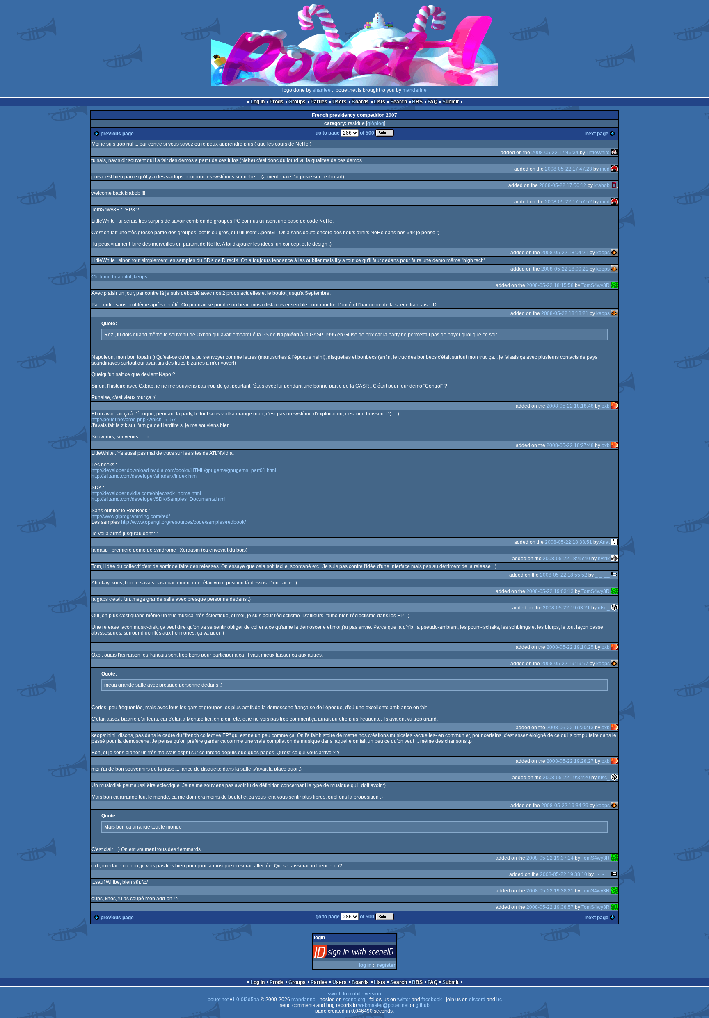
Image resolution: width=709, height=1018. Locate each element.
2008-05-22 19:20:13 (570, 727)
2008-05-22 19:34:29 (564, 805)
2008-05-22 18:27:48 (570, 445)
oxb (606, 406)
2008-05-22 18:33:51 (568, 542)
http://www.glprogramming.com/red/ (130, 516)
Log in (258, 102)
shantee (322, 90)
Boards (360, 102)
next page (596, 134)
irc (499, 999)
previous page (117, 134)
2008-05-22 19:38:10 (563, 874)
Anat (604, 542)
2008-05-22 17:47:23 (568, 169)
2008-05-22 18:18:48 (570, 406)
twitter (403, 999)
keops (603, 253)
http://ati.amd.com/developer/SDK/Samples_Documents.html (158, 499)
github (423, 1005)
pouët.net (218, 999)
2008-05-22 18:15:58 (550, 285)
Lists (379, 102)
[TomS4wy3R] (614, 285)
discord (477, 999)
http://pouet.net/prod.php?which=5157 (133, 419)
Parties (319, 102)
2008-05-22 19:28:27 (570, 761)
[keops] (614, 253)
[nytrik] (614, 558)
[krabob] (614, 185)
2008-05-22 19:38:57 (550, 907)
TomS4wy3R (595, 285)
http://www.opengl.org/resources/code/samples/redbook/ (183, 522)
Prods (277, 102)
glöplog (375, 123)
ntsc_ (604, 608)
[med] (614, 169)
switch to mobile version (354, 994)
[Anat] (614, 542)
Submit (450, 102)
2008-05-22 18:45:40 (566, 558)
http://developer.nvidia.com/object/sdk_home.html (146, 493)
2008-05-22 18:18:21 (564, 313)
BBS (417, 102)
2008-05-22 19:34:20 (566, 778)
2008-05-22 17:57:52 (568, 202)
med (605, 169)
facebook (431, 999)
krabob (602, 185)
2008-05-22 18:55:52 (563, 575)
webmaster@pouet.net (383, 1005)
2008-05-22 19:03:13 (550, 591)
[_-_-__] (614, 575)
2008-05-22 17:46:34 (555, 152)
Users (339, 102)
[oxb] (614, 406)
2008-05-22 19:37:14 (550, 858)
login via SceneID (368, 953)
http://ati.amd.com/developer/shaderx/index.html (144, 476)
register (386, 965)
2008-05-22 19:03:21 (566, 608)
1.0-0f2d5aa (245, 999)
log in (365, 965)
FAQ (432, 102)
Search (398, 102)
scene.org (354, 999)
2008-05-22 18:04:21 (564, 253)
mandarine (415, 90)
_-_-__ (602, 575)
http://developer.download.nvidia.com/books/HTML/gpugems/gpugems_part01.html (183, 470)
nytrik (604, 558)
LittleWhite (598, 152)
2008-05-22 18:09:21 (564, 269)
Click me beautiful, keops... (121, 277)
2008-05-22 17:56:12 (562, 185)
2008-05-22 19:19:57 (564, 663)
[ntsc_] (614, 608)
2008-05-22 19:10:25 (570, 647)
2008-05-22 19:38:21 (550, 891)
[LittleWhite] (614, 152)
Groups (297, 102)
